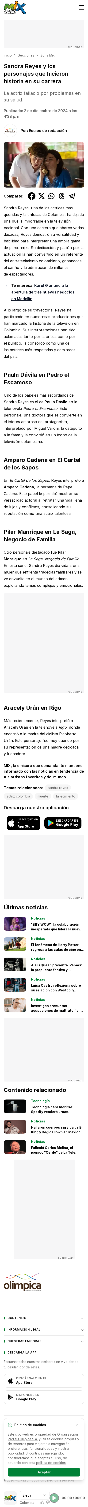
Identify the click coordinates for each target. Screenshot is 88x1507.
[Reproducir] (54, 1498)
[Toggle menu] (81, 7)
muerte (43, 796)
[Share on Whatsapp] (51, 196)
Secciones (26, 55)
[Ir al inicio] (15, 7)
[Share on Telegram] (72, 196)
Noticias (38, 918)
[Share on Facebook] (31, 196)
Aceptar (44, 1472)
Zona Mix (47, 55)
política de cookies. (51, 1463)
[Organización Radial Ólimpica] (44, 1282)
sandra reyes (58, 788)
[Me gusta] (42, 1502)
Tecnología (40, 1101)
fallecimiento (65, 796)
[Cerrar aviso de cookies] (77, 1425)
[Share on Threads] (61, 196)
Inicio (8, 55)
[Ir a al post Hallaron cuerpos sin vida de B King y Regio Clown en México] (15, 1127)
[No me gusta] (48, 1502)
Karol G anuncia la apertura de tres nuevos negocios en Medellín (42, 292)
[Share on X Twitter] (41, 196)
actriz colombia (18, 796)
